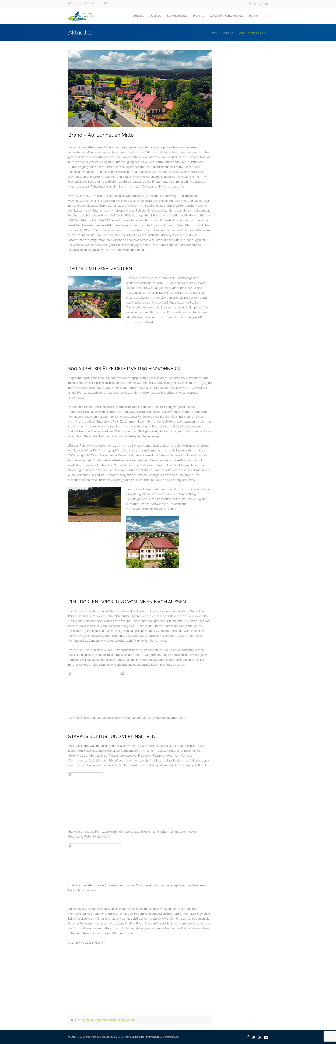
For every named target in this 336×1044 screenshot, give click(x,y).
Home (214, 33)
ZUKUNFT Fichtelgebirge (226, 15)
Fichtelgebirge (84, 1020)
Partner (254, 15)
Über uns (155, 15)
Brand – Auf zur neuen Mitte (101, 135)
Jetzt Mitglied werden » (84, 3)
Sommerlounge (177, 15)
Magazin (100, 1020)
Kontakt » (113, 3)
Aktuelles (138, 15)
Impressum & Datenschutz (162, 1036)
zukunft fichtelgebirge (121, 1020)
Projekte (198, 15)
